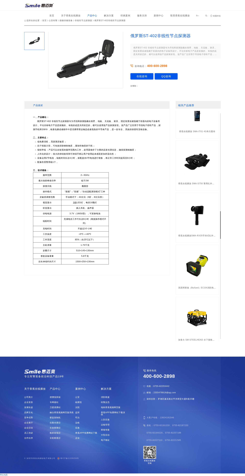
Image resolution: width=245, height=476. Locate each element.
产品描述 (38, 105)
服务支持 (142, 15)
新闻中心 (158, 15)
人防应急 (105, 420)
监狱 (77, 413)
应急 (77, 428)
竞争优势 (28, 418)
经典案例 (125, 15)
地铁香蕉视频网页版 (110, 407)
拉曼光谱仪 (55, 423)
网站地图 (4, 475)
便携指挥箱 (55, 397)
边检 (77, 423)
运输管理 (105, 425)
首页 (51, 15)
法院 (77, 407)
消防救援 (105, 397)
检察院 (78, 402)
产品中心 (92, 15)
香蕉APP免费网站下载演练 (113, 414)
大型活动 (105, 435)
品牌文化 (28, 413)
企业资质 (28, 402)
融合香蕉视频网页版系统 (62, 413)
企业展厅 (28, 423)
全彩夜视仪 (55, 438)
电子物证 (105, 440)
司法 (77, 418)
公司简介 (28, 397)
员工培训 (28, 433)
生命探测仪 (55, 428)
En (198, 16)
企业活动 (28, 428)
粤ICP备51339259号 (69, 458)
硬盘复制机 (55, 418)
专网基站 (54, 402)
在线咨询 (142, 76)
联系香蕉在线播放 (180, 15)
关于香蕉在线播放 (71, 15)
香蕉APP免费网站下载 (86, 433)
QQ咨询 (166, 76)
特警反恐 (105, 402)
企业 (77, 438)
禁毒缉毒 (105, 430)
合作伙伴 (28, 438)
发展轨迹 (28, 407)
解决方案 (109, 15)
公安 (77, 397)
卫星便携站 (55, 407)
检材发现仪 (55, 433)
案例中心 (80, 388)
